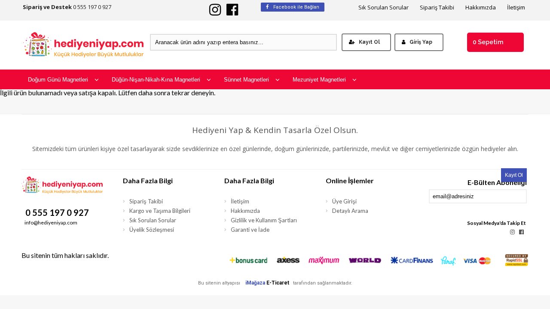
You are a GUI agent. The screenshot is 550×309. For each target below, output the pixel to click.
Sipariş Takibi (437, 7)
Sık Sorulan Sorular (383, 7)
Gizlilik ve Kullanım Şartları (264, 220)
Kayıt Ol (369, 42)
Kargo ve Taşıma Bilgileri (159, 210)
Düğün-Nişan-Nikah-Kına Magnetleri (156, 79)
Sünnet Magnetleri (246, 79)
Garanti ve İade (250, 229)
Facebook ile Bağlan (295, 7)
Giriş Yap (420, 42)
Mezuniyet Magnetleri (319, 79)
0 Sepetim (488, 42)
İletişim (516, 7)
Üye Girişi (344, 201)
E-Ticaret (277, 283)
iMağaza (255, 283)
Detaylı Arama (350, 210)
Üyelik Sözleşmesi (151, 229)
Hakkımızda (480, 7)
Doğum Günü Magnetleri (58, 79)
